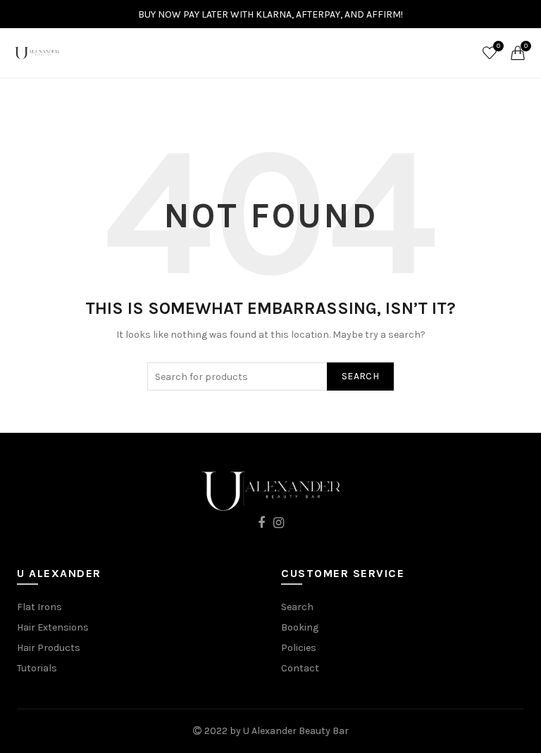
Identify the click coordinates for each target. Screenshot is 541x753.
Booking (299, 627)
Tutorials (37, 668)
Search (360, 376)
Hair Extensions (53, 627)
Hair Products (48, 648)
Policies (298, 648)
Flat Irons (39, 607)
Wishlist (498, 46)
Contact (300, 668)
